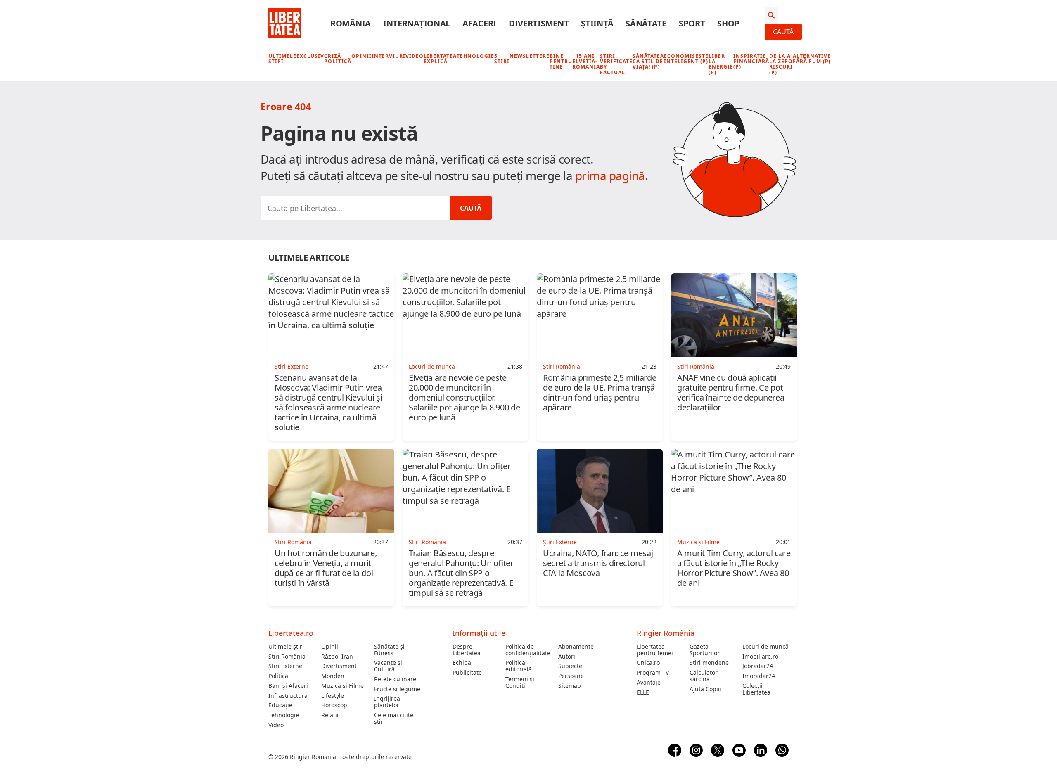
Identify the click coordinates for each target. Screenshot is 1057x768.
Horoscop (334, 705)
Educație (280, 705)
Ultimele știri (282, 58)
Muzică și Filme (342, 686)
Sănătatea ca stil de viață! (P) (648, 61)
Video (414, 56)
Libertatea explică (440, 58)
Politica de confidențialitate (527, 650)
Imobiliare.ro (760, 656)
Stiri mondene (709, 662)
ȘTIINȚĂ (597, 23)
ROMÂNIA (350, 23)
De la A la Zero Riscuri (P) (781, 64)
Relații (330, 715)
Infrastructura (288, 695)
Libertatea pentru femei (655, 650)
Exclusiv (310, 56)
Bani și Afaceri (288, 686)
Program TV (653, 672)
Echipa (462, 662)
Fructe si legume (397, 689)
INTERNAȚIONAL (416, 23)
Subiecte (570, 666)
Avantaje (649, 682)
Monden (332, 676)
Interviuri (388, 56)
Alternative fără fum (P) (812, 58)
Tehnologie (475, 56)
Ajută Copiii (705, 689)
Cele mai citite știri (393, 718)
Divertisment (339, 666)
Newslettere (530, 56)
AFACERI (479, 23)
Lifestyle (332, 695)
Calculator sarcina (704, 676)
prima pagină (610, 175)
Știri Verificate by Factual (616, 64)
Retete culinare (395, 679)
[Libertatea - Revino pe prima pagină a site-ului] (284, 23)
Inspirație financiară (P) (751, 61)
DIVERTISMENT (539, 23)
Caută (783, 31)
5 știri (502, 58)
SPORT (692, 23)
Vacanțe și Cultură (388, 666)
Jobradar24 (757, 666)
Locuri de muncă (765, 646)
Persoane (571, 676)
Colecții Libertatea (756, 689)
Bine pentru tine (561, 61)
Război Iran (337, 656)
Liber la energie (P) (721, 64)
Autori (566, 656)
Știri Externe (285, 666)
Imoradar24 (758, 676)
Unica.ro (648, 662)
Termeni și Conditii (519, 682)
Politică (278, 676)
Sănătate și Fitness (389, 650)
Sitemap (569, 686)
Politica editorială (518, 666)
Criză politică (337, 58)
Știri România (287, 656)
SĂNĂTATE (646, 23)
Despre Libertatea (467, 650)
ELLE (643, 692)
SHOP (728, 23)
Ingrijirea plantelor (387, 702)
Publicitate (467, 672)
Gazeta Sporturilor (705, 650)
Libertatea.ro (290, 633)
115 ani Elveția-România (586, 61)
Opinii (361, 56)
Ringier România (665, 633)
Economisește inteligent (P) (686, 58)
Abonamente (576, 646)
